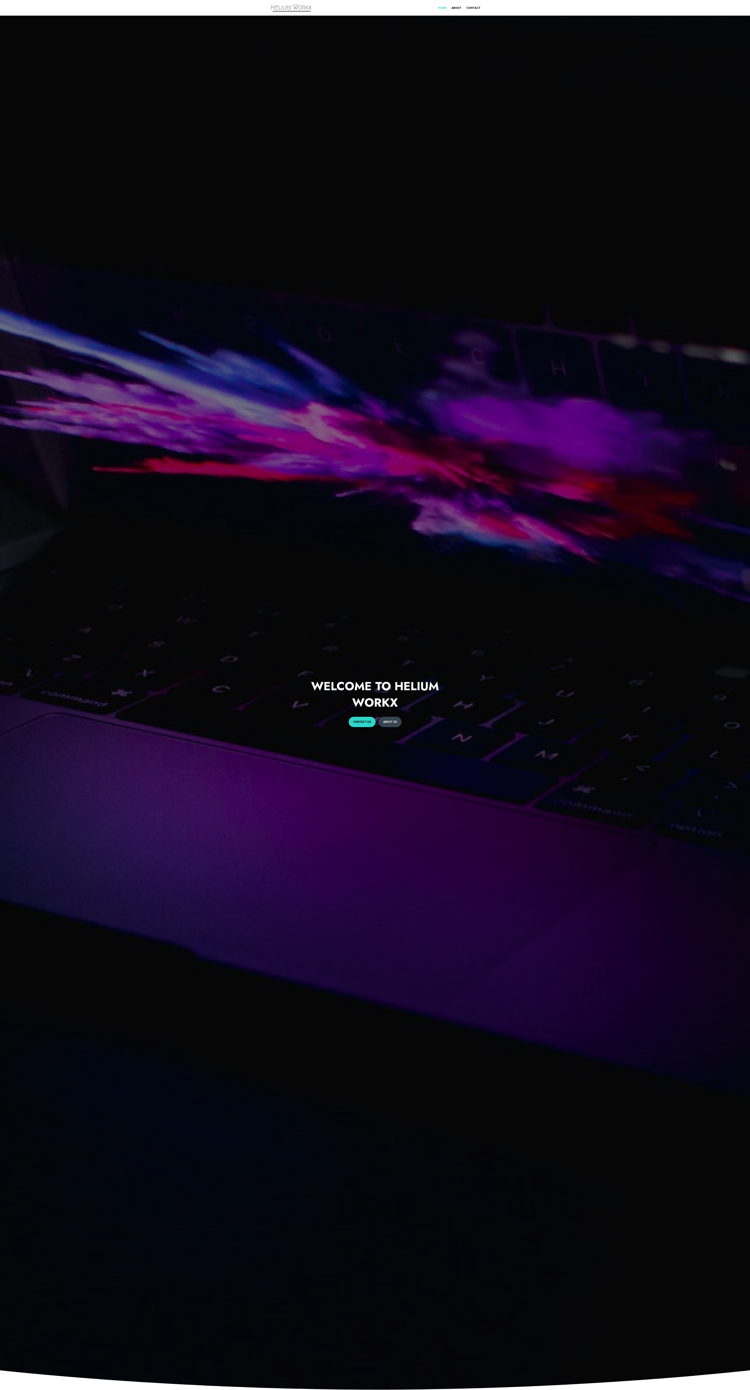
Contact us (362, 721)
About (456, 8)
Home (442, 8)
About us (390, 721)
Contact (473, 8)
